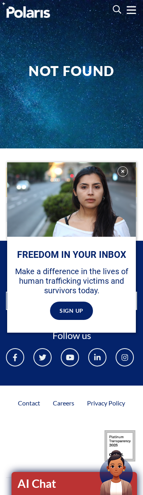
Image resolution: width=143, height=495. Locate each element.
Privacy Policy (106, 403)
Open (74, 483)
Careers (63, 403)
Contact (29, 403)
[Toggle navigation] (131, 10)
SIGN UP (71, 310)
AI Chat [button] (36, 483)
